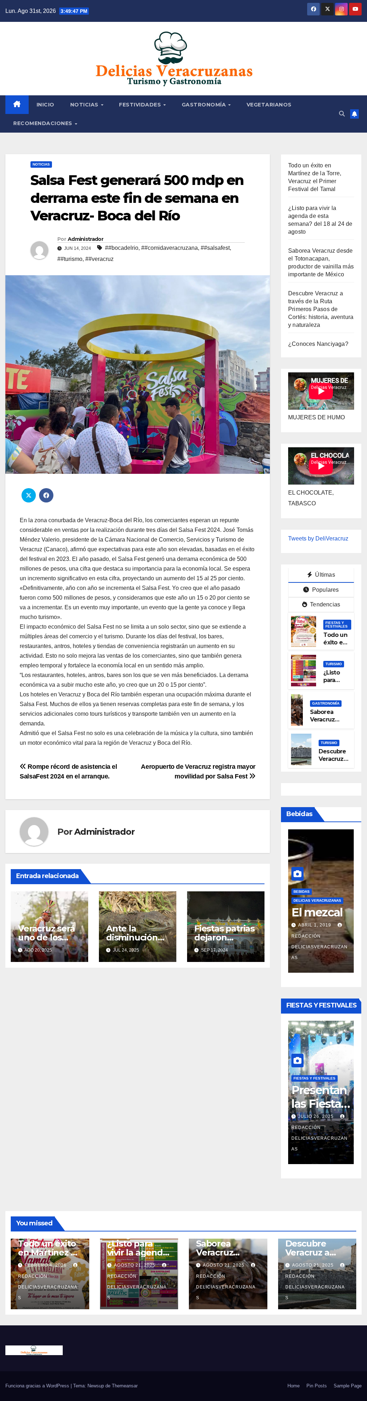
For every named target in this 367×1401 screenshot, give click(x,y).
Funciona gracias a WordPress (38, 1385)
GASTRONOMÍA (205, 104)
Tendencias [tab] (324, 604)
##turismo (69, 259)
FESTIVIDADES (141, 104)
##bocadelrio (121, 248)
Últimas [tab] (324, 575)
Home (293, 1385)
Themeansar (125, 1385)
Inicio (45, 104)
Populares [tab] (325, 590)
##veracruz (99, 259)
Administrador (85, 239)
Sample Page (348, 1385)
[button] (342, 114)
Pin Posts (316, 1385)
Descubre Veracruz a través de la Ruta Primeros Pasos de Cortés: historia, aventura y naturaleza (320, 309)
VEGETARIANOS (269, 104)
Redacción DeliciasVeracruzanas (319, 1138)
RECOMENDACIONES (43, 123)
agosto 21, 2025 (135, 1265)
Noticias (41, 164)
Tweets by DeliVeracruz (318, 538)
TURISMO (333, 664)
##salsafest (215, 248)
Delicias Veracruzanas (317, 908)
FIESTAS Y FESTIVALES (336, 624)
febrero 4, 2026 (319, 1116)
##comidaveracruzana (169, 248)
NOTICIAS (85, 104)
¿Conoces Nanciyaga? (318, 344)
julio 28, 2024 (316, 946)
